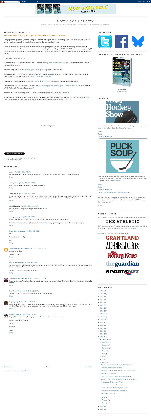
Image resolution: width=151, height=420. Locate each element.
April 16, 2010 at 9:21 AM (23, 172)
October (104, 345)
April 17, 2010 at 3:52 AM (37, 278)
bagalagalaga (13, 302)
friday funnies (15, 159)
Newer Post (7, 367)
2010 (102, 337)
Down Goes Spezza (16, 231)
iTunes (100, 134)
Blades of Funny (15, 263)
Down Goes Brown (75, 21)
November (105, 342)
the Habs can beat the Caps (40, 81)
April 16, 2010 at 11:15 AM (29, 206)
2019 (102, 311)
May (103, 359)
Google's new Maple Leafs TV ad (111, 382)
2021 (102, 305)
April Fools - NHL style (108, 393)
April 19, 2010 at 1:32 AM (28, 314)
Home (48, 367)
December (105, 339)
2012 (102, 331)
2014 (102, 325)
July (103, 354)
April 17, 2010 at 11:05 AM (30, 291)
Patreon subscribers (114, 181)
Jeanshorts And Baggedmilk (19, 278)
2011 (102, 334)
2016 (102, 319)
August (104, 351)
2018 (102, 314)
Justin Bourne (14, 314)
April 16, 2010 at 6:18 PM (38, 248)
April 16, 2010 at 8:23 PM (29, 263)
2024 (102, 296)
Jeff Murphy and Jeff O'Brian (19, 248)
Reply (11, 177)
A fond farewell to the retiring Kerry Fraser (114, 388)
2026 (102, 291)
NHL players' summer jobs (34, 69)
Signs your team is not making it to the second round (118, 370)
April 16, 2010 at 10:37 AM (26, 193)
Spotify (100, 131)
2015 (102, 322)
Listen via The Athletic (105, 136)
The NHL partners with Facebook (111, 368)
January (104, 403)
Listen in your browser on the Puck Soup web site (114, 192)
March (104, 397)
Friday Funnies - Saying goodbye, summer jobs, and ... (119, 379)
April (103, 362)
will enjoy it (65, 92)
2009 (102, 406)
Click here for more (122, 91)
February (105, 400)
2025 (102, 294)
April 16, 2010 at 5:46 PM (31, 231)
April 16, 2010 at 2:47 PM (26, 217)
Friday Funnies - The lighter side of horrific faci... (117, 365)
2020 (102, 308)
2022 (102, 302)
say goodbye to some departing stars (56, 63)
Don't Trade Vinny (15, 291)
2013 (102, 328)
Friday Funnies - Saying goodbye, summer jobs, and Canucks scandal (35, 35)
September (105, 348)
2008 (102, 409)
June (103, 356)
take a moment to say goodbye (41, 76)
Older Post (88, 367)
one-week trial (132, 228)
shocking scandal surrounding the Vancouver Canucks (59, 86)
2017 (102, 317)
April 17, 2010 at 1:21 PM (27, 302)
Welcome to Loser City (108, 373)
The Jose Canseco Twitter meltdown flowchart (116, 376)
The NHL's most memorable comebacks (114, 390)
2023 (102, 299)
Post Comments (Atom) (20, 371)
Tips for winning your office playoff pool (113, 385)
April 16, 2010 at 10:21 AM (26, 183)
